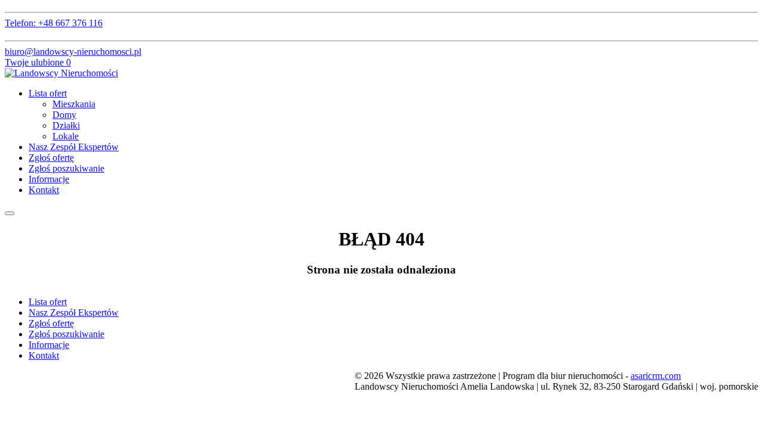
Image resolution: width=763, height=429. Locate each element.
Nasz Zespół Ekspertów (74, 147)
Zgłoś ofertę (51, 158)
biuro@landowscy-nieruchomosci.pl (73, 51)
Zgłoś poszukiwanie (66, 168)
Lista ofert (48, 93)
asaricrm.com (656, 376)
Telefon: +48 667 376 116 (54, 23)
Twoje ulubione (38, 62)
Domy (64, 115)
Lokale (65, 136)
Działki (66, 125)
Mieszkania (73, 104)
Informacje (49, 179)
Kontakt (44, 190)
